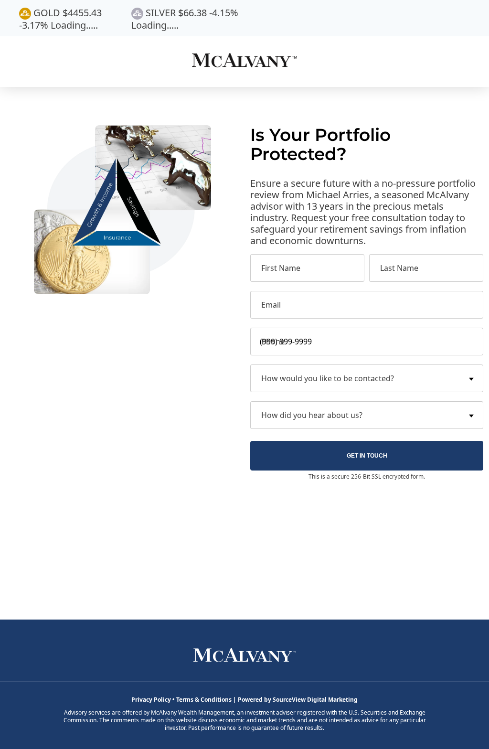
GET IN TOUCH (367, 455)
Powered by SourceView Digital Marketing (298, 700)
